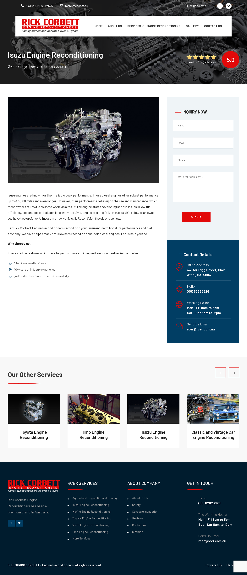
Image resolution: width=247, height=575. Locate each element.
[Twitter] (229, 6)
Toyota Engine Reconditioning (91, 518)
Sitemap (137, 532)
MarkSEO (232, 565)
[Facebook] (220, 6)
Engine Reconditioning (163, 26)
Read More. (31, 409)
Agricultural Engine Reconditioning (94, 498)
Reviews (137, 518)
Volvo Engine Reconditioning (90, 525)
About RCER (140, 498)
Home (98, 26)
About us (115, 26)
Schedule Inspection (145, 511)
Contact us (213, 26)
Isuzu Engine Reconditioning (90, 504)
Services (134, 26)
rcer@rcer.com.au (76, 6)
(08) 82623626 (198, 291)
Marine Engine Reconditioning (91, 511)
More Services (81, 538)
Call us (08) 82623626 (39, 6)
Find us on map (196, 6)
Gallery (192, 26)
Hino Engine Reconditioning (90, 532)
